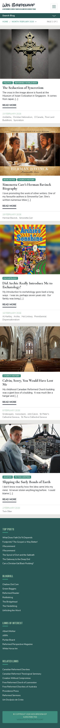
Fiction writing (22, 477)
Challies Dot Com (10, 584)
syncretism (19, 120)
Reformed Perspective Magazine (17, 644)
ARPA (5, 636)
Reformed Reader (10, 593)
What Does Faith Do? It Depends (17, 538)
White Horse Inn (10, 649)
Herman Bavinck (9, 218)
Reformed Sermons (11, 695)
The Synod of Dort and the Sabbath (18, 555)
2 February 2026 (11, 508)
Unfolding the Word (11, 610)
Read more (9, 105)
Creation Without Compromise (16, 678)
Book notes (9, 179)
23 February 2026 (11, 113)
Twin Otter (7, 511)
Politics (8, 83)
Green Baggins (9, 589)
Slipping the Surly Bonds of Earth (26, 482)
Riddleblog (7, 597)
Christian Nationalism (22, 117)
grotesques (8, 414)
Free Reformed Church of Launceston (19, 682)
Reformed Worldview (26, 83)
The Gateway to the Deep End (16, 559)
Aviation (8, 477)
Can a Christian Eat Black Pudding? (18, 563)
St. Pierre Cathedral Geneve (34, 417)
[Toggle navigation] (54, 7)
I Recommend (8, 546)
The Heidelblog (9, 606)
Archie (17, 316)
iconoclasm (20, 414)
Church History (26, 179)
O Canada (38, 117)
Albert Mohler (9, 631)
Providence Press (10, 691)
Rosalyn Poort (35, 719)
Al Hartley (7, 316)
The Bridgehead (9, 602)
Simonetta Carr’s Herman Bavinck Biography (26, 186)
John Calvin (33, 414)
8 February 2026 (11, 410)
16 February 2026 (11, 313)
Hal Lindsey (27, 316)
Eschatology (10, 278)
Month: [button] (23, 21)
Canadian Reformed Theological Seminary (21, 674)
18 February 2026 (11, 214)
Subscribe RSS (30, 717)
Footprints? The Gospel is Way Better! (20, 542)
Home (5, 21)
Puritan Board (8, 640)
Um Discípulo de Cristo (13, 700)
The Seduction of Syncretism (22, 88)
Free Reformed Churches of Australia (19, 687)
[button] (35, 21)
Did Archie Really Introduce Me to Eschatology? (27, 285)
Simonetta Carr (26, 218)
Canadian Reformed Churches (16, 669)
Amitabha (6, 117)
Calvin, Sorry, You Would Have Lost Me (27, 382)
